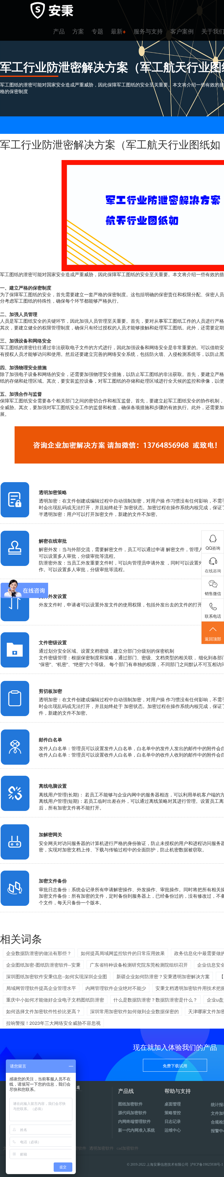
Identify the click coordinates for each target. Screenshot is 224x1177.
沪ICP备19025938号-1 (206, 1164)
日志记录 (172, 1121)
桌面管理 (172, 1104)
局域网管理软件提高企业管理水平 (41, 988)
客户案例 (182, 31)
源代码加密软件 (132, 1113)
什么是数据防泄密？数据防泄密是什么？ (155, 999)
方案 (78, 31)
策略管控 (172, 1113)
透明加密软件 (101, 1148)
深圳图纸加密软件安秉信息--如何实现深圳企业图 (56, 976)
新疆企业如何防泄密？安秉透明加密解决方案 (163, 976)
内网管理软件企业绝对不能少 (115, 988)
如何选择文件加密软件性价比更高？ (43, 1011)
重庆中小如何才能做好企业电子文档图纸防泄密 (55, 999)
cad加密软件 (128, 1148)
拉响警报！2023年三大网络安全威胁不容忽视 (53, 1023)
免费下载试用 (175, 1065)
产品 (59, 31)
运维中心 (172, 1130)
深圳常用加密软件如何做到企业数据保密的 (134, 1011)
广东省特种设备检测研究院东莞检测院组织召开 (139, 964)
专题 (97, 31)
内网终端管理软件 (134, 1121)
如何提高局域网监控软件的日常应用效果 (123, 953)
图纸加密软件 (130, 1104)
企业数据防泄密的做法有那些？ (38, 953)
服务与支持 (148, 31)
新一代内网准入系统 (136, 1130)
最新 (118, 31)
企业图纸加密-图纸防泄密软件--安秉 (43, 964)
